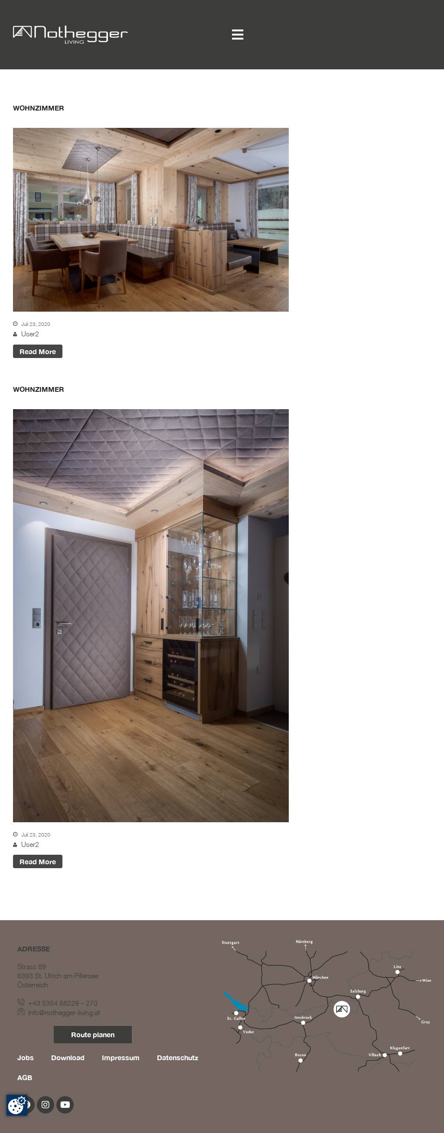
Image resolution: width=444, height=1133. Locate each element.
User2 (30, 334)
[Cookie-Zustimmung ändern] (17, 1105)
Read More (38, 351)
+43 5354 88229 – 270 (61, 1003)
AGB (24, 1077)
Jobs (25, 1057)
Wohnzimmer (38, 108)
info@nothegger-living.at (62, 1012)
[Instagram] (45, 1104)
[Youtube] (65, 1104)
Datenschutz (177, 1057)
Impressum (121, 1057)
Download (68, 1057)
